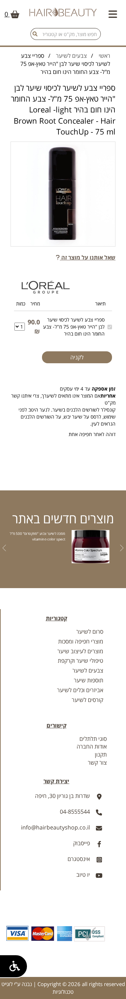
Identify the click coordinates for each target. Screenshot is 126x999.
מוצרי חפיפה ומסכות (80, 641)
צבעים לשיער (71, 56)
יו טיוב (83, 875)
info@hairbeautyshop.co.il (55, 827)
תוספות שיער (88, 680)
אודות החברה (92, 746)
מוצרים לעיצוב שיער (80, 651)
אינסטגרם (79, 859)
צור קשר (97, 762)
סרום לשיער (89, 631)
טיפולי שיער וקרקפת (80, 660)
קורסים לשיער (87, 700)
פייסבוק (81, 843)
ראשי (104, 56)
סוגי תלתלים (93, 739)
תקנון (101, 754)
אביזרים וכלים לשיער (80, 690)
